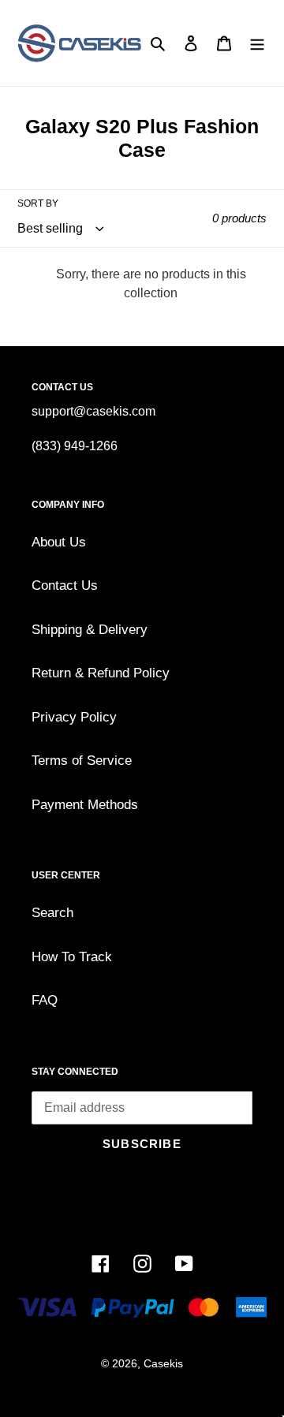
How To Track (72, 956)
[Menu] (257, 43)
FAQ (45, 1000)
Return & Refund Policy (101, 673)
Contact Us (65, 585)
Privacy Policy (74, 717)
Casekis (163, 1363)
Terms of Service (82, 760)
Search (52, 912)
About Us (59, 542)
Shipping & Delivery (90, 629)
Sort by (37, 203)
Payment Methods (85, 804)
